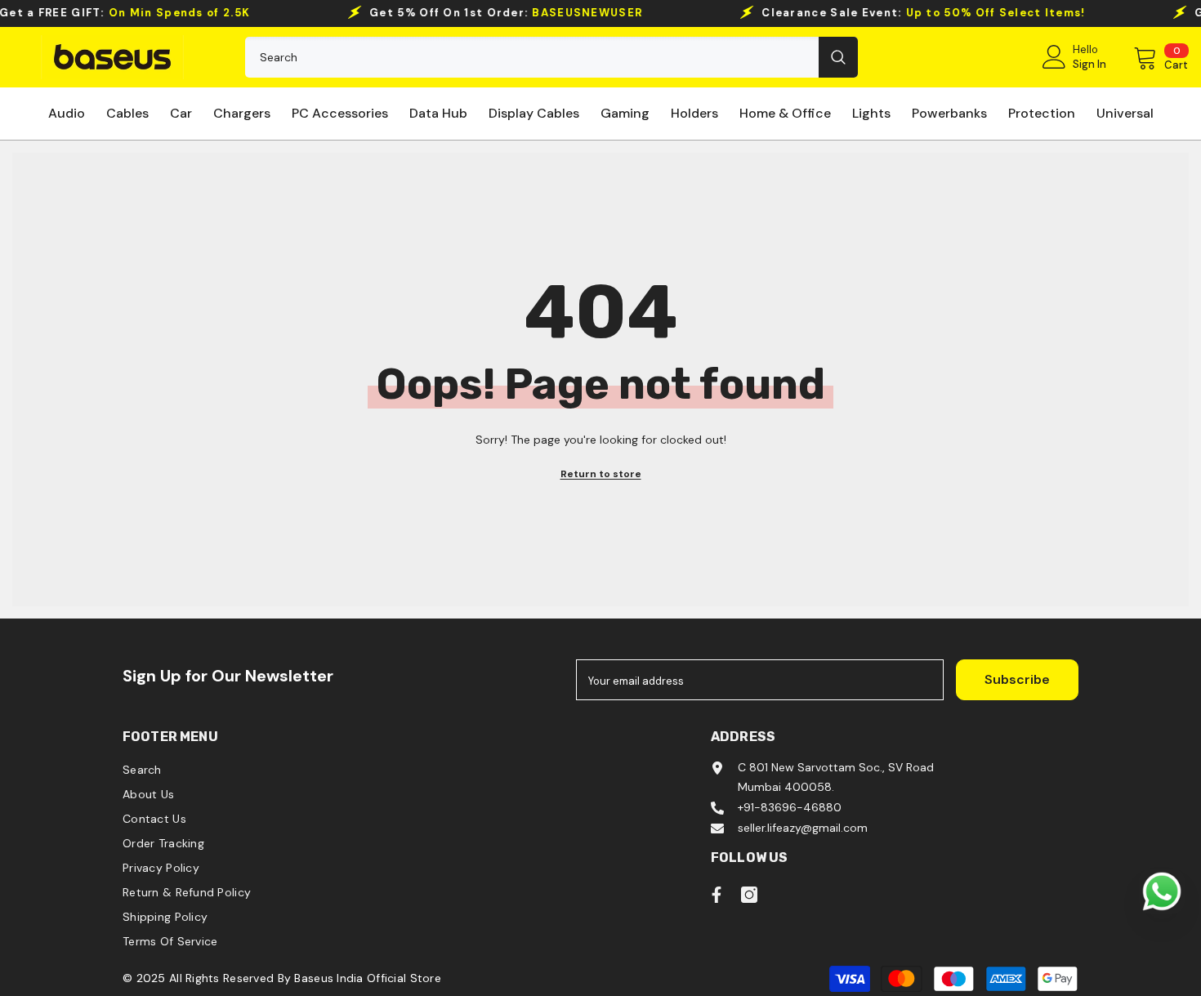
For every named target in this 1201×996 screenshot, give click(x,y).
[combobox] (532, 57)
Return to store (600, 473)
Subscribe (1017, 679)
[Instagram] (749, 894)
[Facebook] (716, 894)
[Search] (551, 57)
